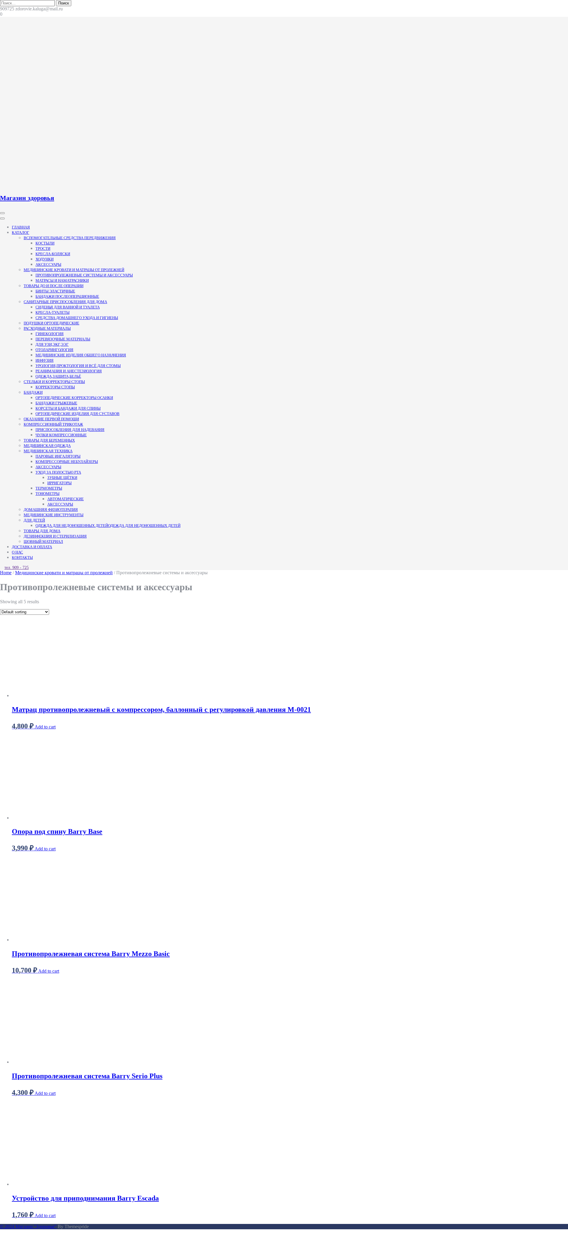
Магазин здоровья (27, 198)
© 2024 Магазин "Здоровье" (28, 1226)
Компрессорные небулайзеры (67, 461)
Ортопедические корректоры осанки (74, 397)
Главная (21, 227)
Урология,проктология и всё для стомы (78, 365)
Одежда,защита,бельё (58, 376)
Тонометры (47, 493)
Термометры (49, 488)
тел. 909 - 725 (16, 567)
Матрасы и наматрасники (62, 280)
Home (6, 572)
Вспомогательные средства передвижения (70, 238)
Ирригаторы (59, 483)
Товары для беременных (49, 440)
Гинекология (50, 334)
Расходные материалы (47, 328)
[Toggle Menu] (2, 218)
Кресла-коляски (53, 254)
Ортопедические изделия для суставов (78, 413)
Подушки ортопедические (51, 323)
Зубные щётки (62, 477)
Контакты (22, 557)
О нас (17, 552)
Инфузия (45, 360)
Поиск (63, 3)
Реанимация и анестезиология (69, 371)
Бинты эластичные (55, 291)
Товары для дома (42, 531)
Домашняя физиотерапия (51, 509)
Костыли (45, 243)
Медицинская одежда (47, 445)
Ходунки (45, 259)
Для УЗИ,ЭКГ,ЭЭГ (52, 344)
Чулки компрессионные (61, 435)
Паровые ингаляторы (58, 456)
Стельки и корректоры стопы (54, 381)
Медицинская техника (48, 451)
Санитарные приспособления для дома (65, 302)
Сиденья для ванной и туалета (68, 307)
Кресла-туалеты (53, 312)
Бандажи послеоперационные (67, 296)
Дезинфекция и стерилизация (55, 536)
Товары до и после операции (53, 286)
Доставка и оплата (32, 547)
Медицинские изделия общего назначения (81, 355)
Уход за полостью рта (58, 472)
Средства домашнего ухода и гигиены (77, 318)
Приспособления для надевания (70, 429)
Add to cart (45, 726)
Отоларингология (54, 349)
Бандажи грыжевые (56, 403)
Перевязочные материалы (63, 339)
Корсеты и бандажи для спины (68, 408)
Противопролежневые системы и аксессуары (84, 275)
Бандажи (33, 392)
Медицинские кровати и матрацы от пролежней (74, 270)
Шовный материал (43, 541)
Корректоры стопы (55, 387)
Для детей (34, 520)
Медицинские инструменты (53, 515)
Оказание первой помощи (51, 419)
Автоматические (65, 499)
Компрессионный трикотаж (53, 424)
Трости (43, 248)
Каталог (20, 232)
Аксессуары (48, 264)
